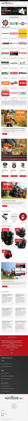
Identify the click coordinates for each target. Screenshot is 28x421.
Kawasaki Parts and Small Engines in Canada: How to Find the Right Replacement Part (7, 295)
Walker (15, 104)
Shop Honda (4, 286)
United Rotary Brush (7, 104)
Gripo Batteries (18, 101)
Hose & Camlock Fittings (23, 101)
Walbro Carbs (12, 104)
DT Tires (2, 101)
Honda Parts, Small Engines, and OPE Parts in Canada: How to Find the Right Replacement (7, 309)
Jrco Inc (11, 102)
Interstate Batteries (7, 102)
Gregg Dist (14, 101)
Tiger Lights (22, 103)
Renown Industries (10, 103)
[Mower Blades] (5, 217)
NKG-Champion (23, 102)
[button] (25, 3)
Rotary (13, 103)
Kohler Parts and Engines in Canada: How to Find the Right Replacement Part (20, 322)
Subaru (19, 103)
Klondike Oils (13, 102)
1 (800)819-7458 (14, 407)
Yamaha (21, 104)
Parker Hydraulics (5, 103)
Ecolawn (5, 101)
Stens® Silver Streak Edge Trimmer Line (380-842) (5, 171)
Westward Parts (18, 104)
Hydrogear (3, 102)
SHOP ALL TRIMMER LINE (14, 159)
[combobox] (16, 5)
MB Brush (17, 102)
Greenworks (11, 101)
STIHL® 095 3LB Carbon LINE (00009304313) (23, 170)
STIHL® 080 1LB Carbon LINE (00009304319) (14, 170)
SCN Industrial (16, 103)
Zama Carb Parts (24, 104)
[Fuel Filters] (23, 217)
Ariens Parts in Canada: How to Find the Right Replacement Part (7, 321)
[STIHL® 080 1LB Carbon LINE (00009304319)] (14, 165)
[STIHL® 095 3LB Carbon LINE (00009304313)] (23, 165)
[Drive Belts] (14, 217)
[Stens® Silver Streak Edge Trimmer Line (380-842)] (5, 165)
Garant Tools (7, 101)
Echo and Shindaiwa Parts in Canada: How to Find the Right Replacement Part (19, 295)
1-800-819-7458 (14, 0)
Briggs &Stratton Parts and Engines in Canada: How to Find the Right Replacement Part (20, 309)
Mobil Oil (19, 102)
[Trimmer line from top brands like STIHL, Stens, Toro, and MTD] (14, 147)
